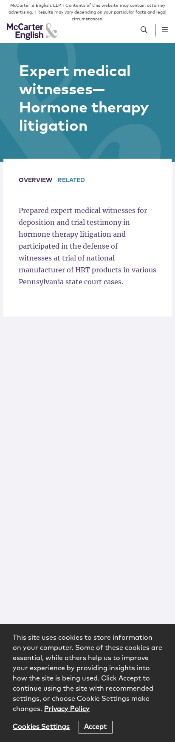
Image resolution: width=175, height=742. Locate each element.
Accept (95, 726)
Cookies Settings (41, 726)
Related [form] (71, 180)
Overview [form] (35, 180)
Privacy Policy (67, 709)
